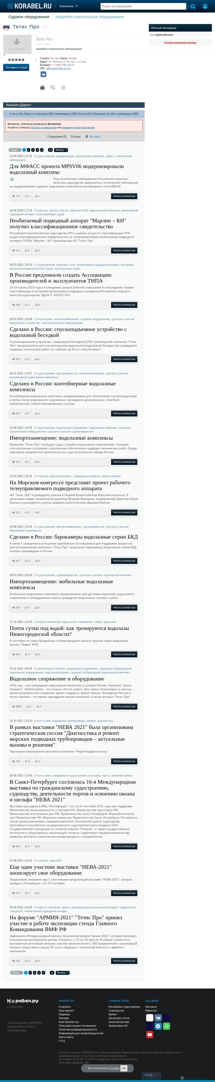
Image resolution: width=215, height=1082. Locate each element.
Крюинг (113, 1014)
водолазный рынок (57, 672)
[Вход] (205, 6)
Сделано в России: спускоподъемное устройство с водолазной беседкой (68, 332)
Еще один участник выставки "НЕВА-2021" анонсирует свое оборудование (61, 870)
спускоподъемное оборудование (62, 322)
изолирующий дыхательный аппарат (94, 907)
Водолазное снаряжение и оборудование (57, 679)
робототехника (111, 476)
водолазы (110, 621)
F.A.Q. (62, 1040)
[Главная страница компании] (42, 87)
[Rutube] (166, 1017)
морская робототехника (104, 210)
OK (124, 1068)
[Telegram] (158, 1025)
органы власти (58, 210)
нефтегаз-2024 (78, 210)
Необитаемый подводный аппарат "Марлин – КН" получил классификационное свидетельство (68, 223)
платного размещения (43, 127)
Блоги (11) (85, 113)
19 (50, 150)
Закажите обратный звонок (78, 127)
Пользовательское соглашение (77, 1025)
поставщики (44, 319)
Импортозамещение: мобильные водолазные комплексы (61, 584)
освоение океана (121, 775)
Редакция (64, 1014)
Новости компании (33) (38, 113)
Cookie (114, 1068)
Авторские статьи (119, 1018)
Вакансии (151, 1010)
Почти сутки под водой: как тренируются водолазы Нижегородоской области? (69, 631)
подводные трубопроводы (68, 720)
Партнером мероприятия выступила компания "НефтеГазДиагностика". (59, 751)
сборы (98, 621)
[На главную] (29, 6)
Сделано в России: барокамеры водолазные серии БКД (74, 537)
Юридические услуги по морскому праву (21, 1028)
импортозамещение (66, 319)
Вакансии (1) (101, 113)
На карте (95, 136)
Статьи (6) (15, 113)
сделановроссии (66, 373)
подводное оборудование (115, 668)
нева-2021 (55, 860)
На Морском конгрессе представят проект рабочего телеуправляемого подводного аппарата (70, 485)
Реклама (64, 1018)
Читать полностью (124, 196)
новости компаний (48, 621)
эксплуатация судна (67, 268)
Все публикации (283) (124, 113)
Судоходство (116, 1010)
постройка (127, 264)
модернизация (65, 156)
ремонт (91, 720)
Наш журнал (66, 1010)
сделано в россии (122, 319)
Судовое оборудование (29, 17)
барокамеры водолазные (25, 530)
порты (106, 775)
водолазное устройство (25, 322)
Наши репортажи (119, 1022)
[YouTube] (150, 1034)
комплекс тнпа (65, 264)
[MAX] (150, 1025)
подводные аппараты (86, 476)
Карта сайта (66, 1037)
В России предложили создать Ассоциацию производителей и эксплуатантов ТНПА (60, 278)
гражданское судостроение (69, 775)
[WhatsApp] (166, 1025)
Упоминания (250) (66, 113)
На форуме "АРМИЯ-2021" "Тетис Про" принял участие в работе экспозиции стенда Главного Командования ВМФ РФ (66, 923)
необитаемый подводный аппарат (98, 264)
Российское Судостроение (124, 1006)
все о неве (44, 720)
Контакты (151, 1006)
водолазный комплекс (90, 156)
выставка (94, 775)
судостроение (46, 156)
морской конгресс (60, 476)
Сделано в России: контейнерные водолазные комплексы (63, 386)
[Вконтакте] (43, 74)
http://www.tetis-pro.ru (58, 68)
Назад (13, 150)
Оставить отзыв (16, 67)
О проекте (65, 1006)
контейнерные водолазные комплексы (34, 377)
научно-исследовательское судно (31, 268)
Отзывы (76, 136)
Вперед (59, 150)
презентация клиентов (51, 668)
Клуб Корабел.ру (69, 1022)
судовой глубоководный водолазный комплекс (100, 672)
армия (65, 907)
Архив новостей (118, 1025)
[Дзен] (150, 1017)
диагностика (105, 720)
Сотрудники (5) (56, 136)
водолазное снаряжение (71, 427)
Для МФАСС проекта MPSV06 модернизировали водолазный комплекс (67, 169)
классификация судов (50, 214)
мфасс (110, 156)
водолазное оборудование (26, 672)
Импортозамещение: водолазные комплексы (61, 438)
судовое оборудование (95, 319)
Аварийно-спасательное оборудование (89, 17)
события (42, 210)
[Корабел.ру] (23, 1001)
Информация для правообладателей (81, 1033)
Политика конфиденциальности (78, 1029)
